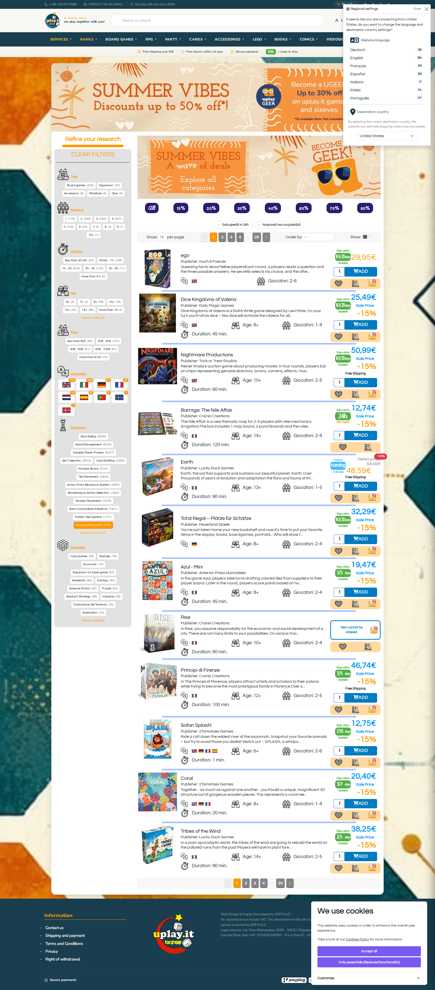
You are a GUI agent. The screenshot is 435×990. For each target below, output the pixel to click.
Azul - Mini (192, 566)
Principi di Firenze (200, 670)
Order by (294, 237)
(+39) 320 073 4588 (62, 4)
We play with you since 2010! (155, 4)
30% (241, 208)
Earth (187, 462)
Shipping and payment (65, 935)
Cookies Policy (357, 939)
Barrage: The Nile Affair (206, 410)
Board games (121, 39)
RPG (151, 39)
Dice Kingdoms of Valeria (208, 299)
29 (257, 237)
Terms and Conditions (64, 943)
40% (273, 208)
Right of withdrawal (62, 959)
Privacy (51, 951)
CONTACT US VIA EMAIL (105, 4)
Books (283, 39)
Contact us (54, 928)
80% (365, 208)
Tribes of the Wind (201, 831)
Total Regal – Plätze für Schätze (216, 518)
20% (211, 208)
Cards (198, 39)
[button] (92, 318)
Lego (259, 39)
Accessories (229, 39)
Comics (309, 39)
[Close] (426, 9)
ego (185, 255)
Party (173, 39)
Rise (185, 617)
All (151, 208)
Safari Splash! (196, 725)
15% (181, 208)
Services (61, 39)
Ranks (89, 39)
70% (334, 208)
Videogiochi (341, 39)
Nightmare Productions (207, 354)
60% (303, 208)
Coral (187, 778)
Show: (152, 237)
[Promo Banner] (217, 97)
